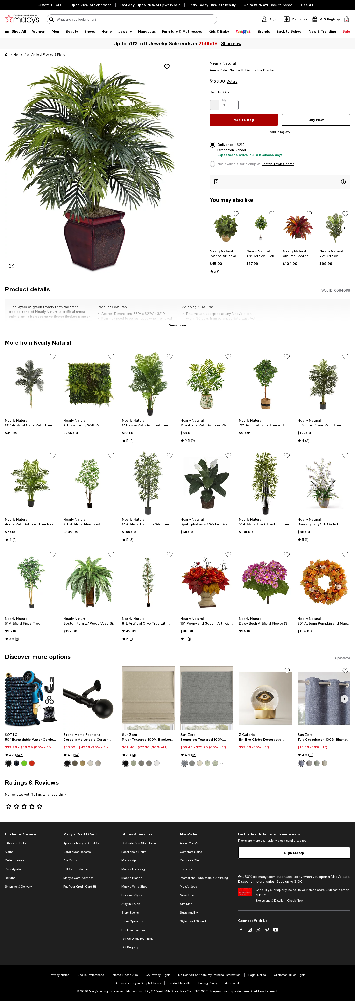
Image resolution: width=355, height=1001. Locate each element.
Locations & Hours (133, 851)
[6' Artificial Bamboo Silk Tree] (148, 483)
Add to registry (280, 132)
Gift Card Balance (75, 869)
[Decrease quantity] (214, 105)
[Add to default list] (236, 214)
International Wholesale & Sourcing (204, 878)
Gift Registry (129, 947)
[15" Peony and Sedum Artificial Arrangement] (206, 582)
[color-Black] (9, 763)
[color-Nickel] (90, 763)
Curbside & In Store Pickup (139, 843)
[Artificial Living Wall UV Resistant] (89, 384)
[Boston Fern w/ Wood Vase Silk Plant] (89, 582)
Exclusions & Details (269, 900)
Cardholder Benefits (77, 851)
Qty (224, 100)
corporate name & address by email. (253, 991)
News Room (188, 895)
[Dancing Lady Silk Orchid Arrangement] (324, 483)
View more (177, 325)
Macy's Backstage (134, 869)
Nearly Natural (223, 63)
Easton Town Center (278, 164)
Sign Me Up (294, 853)
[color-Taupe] (324, 763)
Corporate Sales (191, 851)
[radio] (9, 763)
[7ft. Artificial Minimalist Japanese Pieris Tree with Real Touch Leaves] (89, 483)
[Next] (344, 228)
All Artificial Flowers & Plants (46, 54)
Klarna (9, 851)
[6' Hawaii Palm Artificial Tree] (148, 384)
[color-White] (157, 763)
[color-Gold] (82, 763)
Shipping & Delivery (18, 886)
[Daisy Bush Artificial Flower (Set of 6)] (265, 582)
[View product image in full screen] (11, 266)
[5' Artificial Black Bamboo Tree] (265, 483)
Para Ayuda (13, 869)
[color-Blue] (16, 763)
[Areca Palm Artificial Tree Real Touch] (31, 483)
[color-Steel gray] (149, 763)
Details (232, 81)
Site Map (186, 904)
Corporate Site (189, 860)
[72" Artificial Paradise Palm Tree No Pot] (335, 228)
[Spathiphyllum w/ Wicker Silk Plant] (206, 483)
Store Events (130, 912)
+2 (222, 763)
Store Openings (132, 921)
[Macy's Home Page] (22, 19)
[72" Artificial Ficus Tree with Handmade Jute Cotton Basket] (265, 384)
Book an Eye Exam (134, 930)
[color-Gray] (192, 763)
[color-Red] (32, 763)
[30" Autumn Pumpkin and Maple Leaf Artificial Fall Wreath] (324, 582)
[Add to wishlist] (167, 67)
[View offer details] (280, 182)
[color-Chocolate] (309, 763)
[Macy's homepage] (7, 54)
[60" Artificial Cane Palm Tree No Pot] (31, 384)
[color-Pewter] (98, 763)
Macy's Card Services (78, 878)
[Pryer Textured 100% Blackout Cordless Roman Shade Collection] (148, 698)
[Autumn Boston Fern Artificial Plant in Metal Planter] (298, 228)
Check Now (295, 900)
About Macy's (189, 843)
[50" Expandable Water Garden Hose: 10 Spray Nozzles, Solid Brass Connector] (31, 698)
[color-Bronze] (75, 763)
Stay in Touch (130, 904)
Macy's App (129, 860)
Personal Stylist (131, 895)
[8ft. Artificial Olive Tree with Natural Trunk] (148, 582)
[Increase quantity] (234, 105)
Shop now (231, 43)
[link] (225, 261)
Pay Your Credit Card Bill (80, 886)
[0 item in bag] (346, 19)
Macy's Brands (131, 878)
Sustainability (189, 912)
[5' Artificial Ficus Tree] (31, 582)
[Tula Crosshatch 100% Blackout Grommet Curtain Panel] (324, 698)
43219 (239, 145)
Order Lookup (14, 860)
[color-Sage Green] (207, 763)
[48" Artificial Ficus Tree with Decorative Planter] (261, 228)
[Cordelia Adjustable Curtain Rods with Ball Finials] (89, 698)
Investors (186, 869)
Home (18, 54)
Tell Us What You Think (137, 938)
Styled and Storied (193, 921)
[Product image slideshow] (90, 167)
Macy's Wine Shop (134, 886)
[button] (90, 167)
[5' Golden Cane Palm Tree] (324, 384)
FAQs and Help (15, 843)
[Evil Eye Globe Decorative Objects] (265, 698)
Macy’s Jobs (188, 886)
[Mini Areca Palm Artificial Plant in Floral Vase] (206, 384)
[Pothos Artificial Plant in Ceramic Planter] (225, 228)
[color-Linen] (200, 763)
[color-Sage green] (133, 763)
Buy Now (316, 120)
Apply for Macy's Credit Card (83, 843)
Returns (10, 878)
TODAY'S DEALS (49, 5)
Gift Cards (70, 860)
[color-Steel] (141, 763)
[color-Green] (24, 763)
